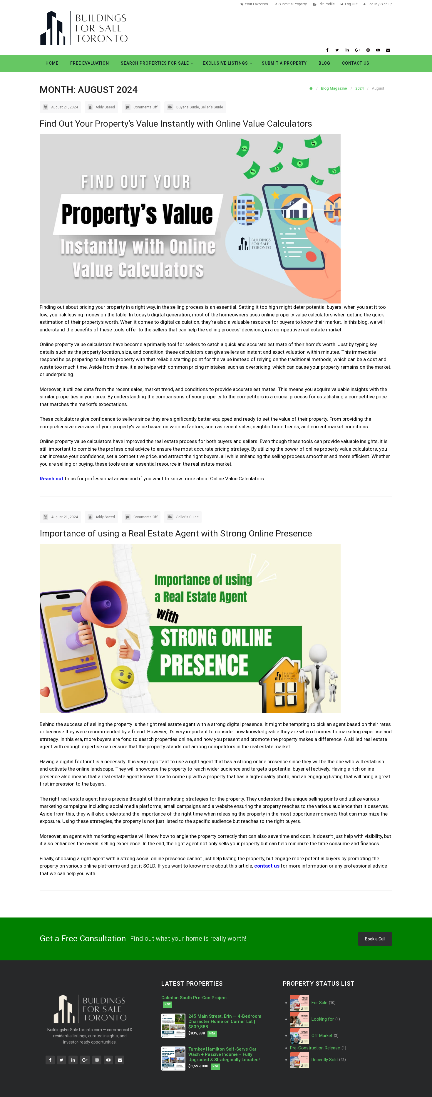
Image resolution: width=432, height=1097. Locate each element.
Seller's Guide (212, 107)
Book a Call (375, 939)
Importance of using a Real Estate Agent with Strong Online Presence (176, 533)
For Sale (323, 1002)
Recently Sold (328, 1059)
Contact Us (355, 63)
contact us (266, 866)
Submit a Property (293, 4)
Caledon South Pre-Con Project (194, 997)
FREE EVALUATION (89, 63)
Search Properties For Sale (155, 63)
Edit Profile (326, 4)
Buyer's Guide (187, 107)
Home (52, 63)
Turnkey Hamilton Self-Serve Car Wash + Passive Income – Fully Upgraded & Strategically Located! (224, 1054)
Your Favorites (256, 4)
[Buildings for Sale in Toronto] (84, 27)
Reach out (51, 479)
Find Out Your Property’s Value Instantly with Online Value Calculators (176, 123)
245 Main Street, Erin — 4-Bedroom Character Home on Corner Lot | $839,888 (224, 1021)
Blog (324, 63)
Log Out (351, 4)
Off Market (324, 1035)
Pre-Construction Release (318, 1048)
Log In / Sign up (380, 4)
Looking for (325, 1019)
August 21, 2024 (64, 107)
